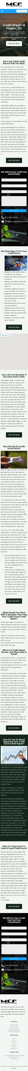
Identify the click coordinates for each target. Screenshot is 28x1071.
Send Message (14, 210)
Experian (22, 638)
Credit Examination (14, 1024)
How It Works (14, 1041)
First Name (4, 177)
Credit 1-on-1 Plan (14, 1026)
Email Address (5, 183)
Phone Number (5, 189)
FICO (2, 900)
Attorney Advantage (14, 1028)
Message (3, 195)
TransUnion (6, 640)
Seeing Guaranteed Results (14, 1030)
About (14, 1040)
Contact (14, 1047)
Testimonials (14, 1045)
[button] (2, 11)
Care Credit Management (14, 1031)
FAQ (14, 1043)
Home (14, 1038)
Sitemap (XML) (14, 1048)
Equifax (17, 638)
